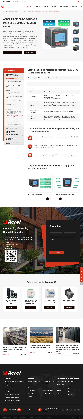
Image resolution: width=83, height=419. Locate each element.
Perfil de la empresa (61, 381)
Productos (28, 6)
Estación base (31, 390)
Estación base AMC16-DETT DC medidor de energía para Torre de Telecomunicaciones (13, 112)
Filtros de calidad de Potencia (11, 139)
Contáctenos (74, 6)
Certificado (45, 6)
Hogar (6, 11)
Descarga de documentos (71, 382)
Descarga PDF (30, 52)
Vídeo (69, 386)
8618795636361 (5, 1)
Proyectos (59, 393)
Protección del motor (48, 390)
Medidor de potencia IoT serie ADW (13, 100)
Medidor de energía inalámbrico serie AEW (14, 97)
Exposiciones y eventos (60, 385)
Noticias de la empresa (60, 389)
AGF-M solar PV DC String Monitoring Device (12, 121)
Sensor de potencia (11, 128)
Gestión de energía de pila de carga (34, 382)
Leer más (11, 307)
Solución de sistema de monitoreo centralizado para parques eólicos (40, 346)
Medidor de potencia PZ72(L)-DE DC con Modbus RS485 (47, 11)
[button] (47, 198)
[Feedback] (81, 283)
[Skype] (81, 268)
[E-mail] (81, 271)
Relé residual (31, 393)
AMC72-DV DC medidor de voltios (14, 124)
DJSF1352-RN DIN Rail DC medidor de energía (14, 109)
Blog (69, 391)
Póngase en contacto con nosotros (12, 52)
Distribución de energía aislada (12, 142)
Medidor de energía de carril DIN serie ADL (13, 86)
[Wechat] (81, 280)
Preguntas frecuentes (73, 389)
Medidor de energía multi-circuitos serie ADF (13, 93)
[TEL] (81, 274)
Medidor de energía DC (29, 11)
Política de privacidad (75, 417)
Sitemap (67, 417)
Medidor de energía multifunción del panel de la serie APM (13, 82)
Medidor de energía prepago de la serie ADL (13, 89)
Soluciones (37, 6)
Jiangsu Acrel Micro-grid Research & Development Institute (26, 417)
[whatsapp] (81, 277)
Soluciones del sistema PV (33, 386)
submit (56, 252)
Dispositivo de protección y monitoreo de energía (13, 75)
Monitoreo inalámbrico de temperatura (49, 382)
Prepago (30, 396)
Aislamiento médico (47, 393)
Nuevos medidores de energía (12, 135)
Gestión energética (18, 11)
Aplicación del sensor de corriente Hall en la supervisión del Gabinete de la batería (14, 349)
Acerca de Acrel (63, 6)
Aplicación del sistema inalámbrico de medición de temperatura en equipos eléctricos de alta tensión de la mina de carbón (67, 348)
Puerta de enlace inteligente (10, 132)
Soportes (54, 6)
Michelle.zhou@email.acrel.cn (20, 1)
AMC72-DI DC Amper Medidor (13, 119)
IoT (43, 386)
